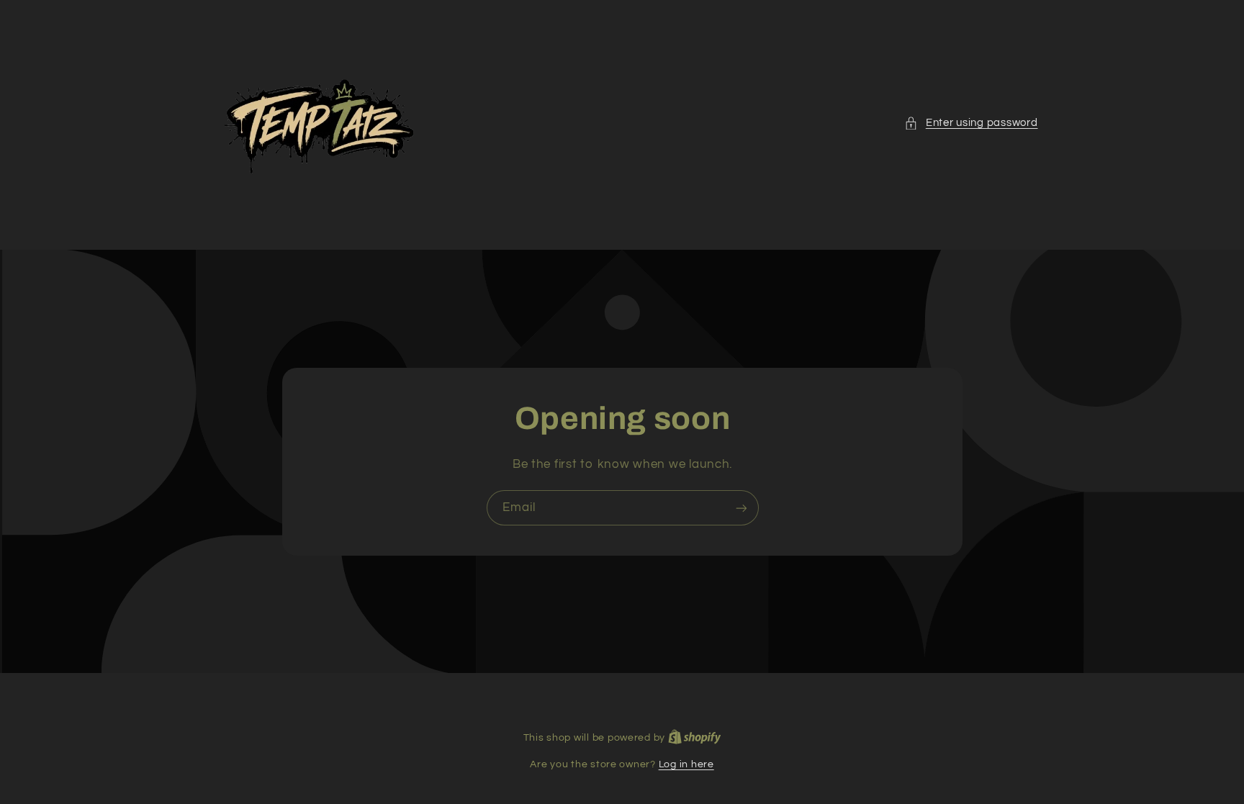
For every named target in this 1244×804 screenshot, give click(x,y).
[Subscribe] (740, 507)
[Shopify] (694, 738)
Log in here (686, 764)
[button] (970, 123)
